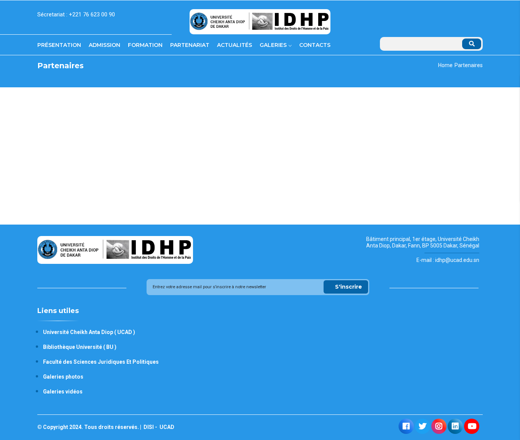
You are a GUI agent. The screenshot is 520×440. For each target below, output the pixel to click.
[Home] (260, 18)
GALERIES (274, 45)
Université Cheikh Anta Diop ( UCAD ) (89, 332)
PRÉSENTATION (59, 45)
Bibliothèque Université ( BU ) (79, 347)
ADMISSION (104, 45)
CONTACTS (314, 45)
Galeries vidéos (63, 392)
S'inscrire (348, 286)
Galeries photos (63, 377)
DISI (148, 427)
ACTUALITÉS (234, 45)
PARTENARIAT (189, 45)
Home (445, 65)
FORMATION (145, 45)
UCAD (166, 427)
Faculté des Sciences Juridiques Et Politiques (101, 362)
